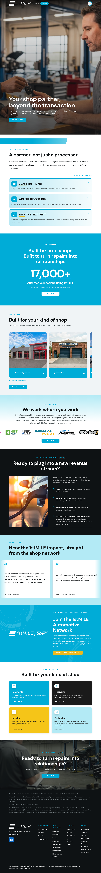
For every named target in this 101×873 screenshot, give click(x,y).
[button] (28, 355)
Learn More (17, 120)
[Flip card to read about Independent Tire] (84, 373)
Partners (69, 832)
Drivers (36, 3)
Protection (41, 836)
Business (45, 3)
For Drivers (43, 825)
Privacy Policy (85, 829)
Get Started (50, 294)
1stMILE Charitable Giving (70, 841)
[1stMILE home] (20, 3)
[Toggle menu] (90, 3)
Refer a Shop (56, 851)
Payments (55, 831)
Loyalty (54, 838)
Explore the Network (66, 653)
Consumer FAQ (43, 839)
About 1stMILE (71, 829)
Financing (41, 832)
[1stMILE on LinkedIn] (11, 839)
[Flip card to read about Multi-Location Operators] (44, 373)
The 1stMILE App (43, 829)
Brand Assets (71, 836)
